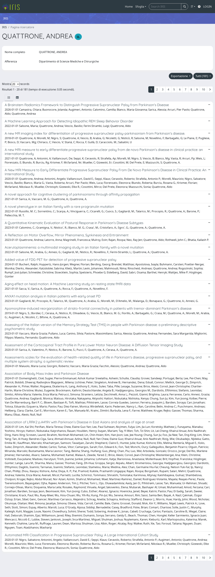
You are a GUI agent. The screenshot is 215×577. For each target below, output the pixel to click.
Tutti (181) (202, 76)
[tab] (9, 97)
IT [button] (192, 6)
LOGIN (207, 6)
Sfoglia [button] (139, 6)
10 (203, 89)
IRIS (4, 27)
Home (129, 6)
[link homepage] (12, 7)
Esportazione (179, 76)
